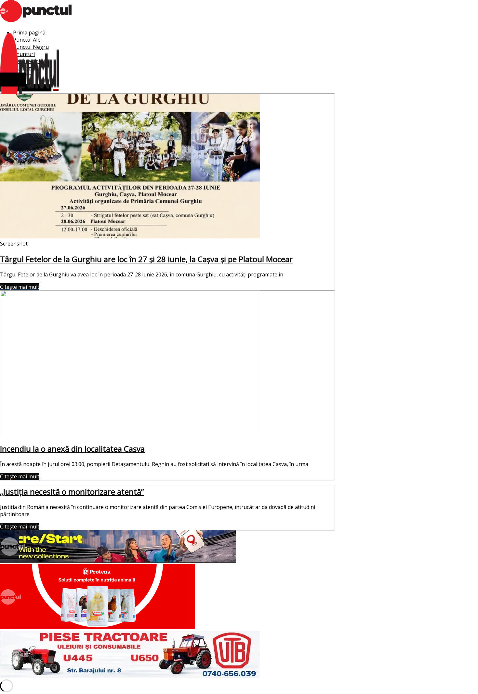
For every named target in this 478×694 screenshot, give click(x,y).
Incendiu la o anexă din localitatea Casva (72, 448)
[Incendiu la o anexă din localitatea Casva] (130, 433)
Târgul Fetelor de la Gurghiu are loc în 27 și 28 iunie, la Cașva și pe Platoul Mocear (146, 259)
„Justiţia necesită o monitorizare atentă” (72, 491)
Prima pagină (29, 32)
